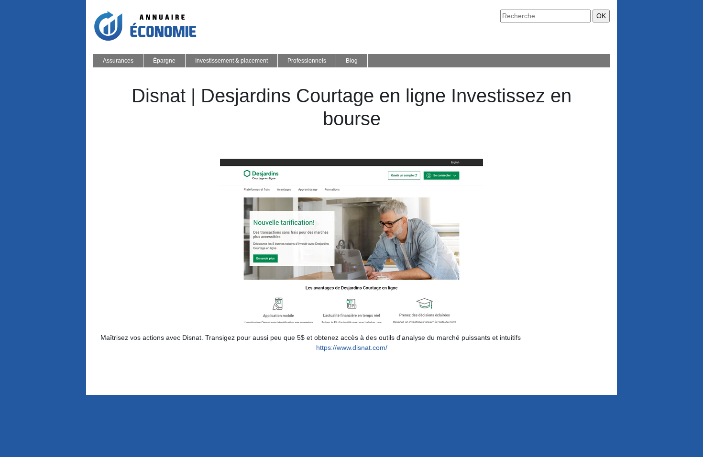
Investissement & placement (231, 60)
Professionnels (306, 60)
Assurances (118, 60)
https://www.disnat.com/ (351, 347)
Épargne (164, 60)
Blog (352, 60)
